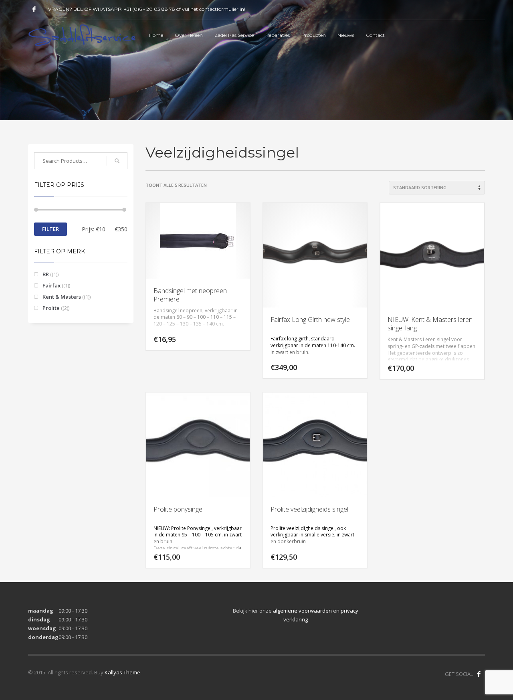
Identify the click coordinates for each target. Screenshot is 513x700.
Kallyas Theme (122, 672)
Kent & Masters (61, 296)
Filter (50, 229)
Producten (313, 35)
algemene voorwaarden (302, 610)
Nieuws (345, 35)
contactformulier (218, 9)
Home (156, 35)
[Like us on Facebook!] (479, 674)
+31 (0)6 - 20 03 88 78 (149, 9)
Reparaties (277, 35)
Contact (375, 35)
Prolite (51, 308)
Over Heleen (189, 35)
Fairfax (51, 285)
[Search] (117, 160)
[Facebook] (34, 9)
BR (45, 274)
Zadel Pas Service (234, 35)
